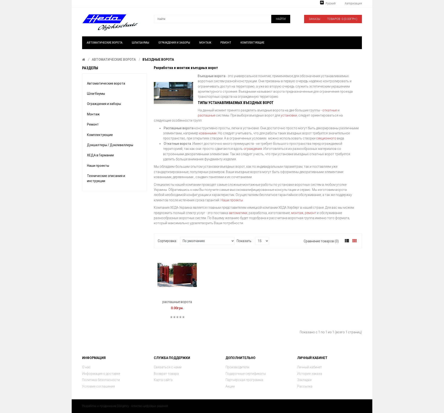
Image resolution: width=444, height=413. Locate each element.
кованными (207, 133)
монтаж (296, 213)
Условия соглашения (98, 386)
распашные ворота (177, 302)
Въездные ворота (158, 59)
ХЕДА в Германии (100, 155)
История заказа (309, 373)
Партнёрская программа (244, 380)
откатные (329, 110)
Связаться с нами (168, 367)
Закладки (304, 380)
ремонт (310, 213)
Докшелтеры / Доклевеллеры (110, 145)
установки (289, 115)
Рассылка (304, 386)
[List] (346, 241)
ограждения (253, 149)
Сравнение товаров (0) (321, 241)
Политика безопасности (101, 380)
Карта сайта (163, 380)
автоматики (238, 213)
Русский (330, 3)
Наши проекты (98, 165)
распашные (206, 115)
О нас (86, 367)
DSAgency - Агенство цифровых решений (142, 406)
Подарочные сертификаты (245, 373)
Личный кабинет (309, 367)
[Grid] (354, 241)
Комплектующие (100, 135)
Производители (237, 367)
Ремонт (93, 124)
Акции (230, 386)
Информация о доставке (101, 373)
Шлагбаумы (96, 93)
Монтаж (93, 114)
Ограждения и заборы (104, 104)
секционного (326, 138)
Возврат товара (166, 373)
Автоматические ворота (114, 59)
